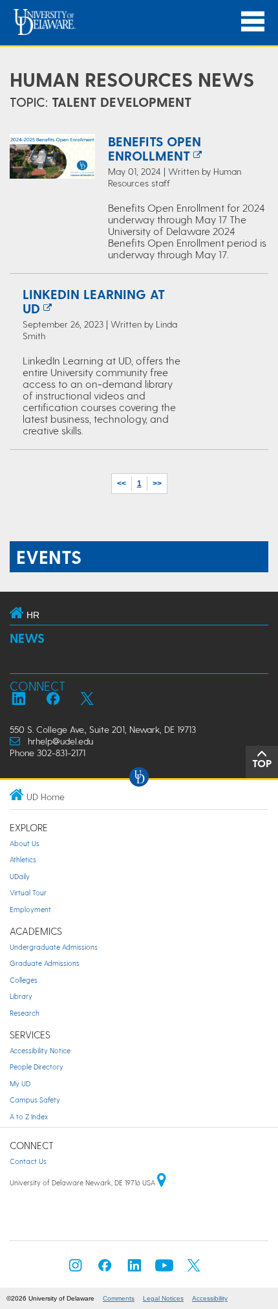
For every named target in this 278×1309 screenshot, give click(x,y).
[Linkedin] (134, 1269)
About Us (24, 843)
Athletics (23, 859)
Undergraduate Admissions (54, 947)
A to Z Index (29, 1116)
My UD (20, 1083)
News (27, 638)
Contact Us (28, 1161)
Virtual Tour (28, 892)
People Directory (36, 1066)
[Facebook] (105, 1269)
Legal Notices (163, 1298)
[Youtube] (164, 1269)
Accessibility (210, 1298)
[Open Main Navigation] (252, 22)
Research (24, 1013)
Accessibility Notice (40, 1050)
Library (21, 996)
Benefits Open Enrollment (154, 148)
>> (157, 483)
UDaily (20, 876)
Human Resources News (132, 79)
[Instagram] (76, 1269)
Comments (118, 1298)
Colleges (23, 980)
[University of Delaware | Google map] (161, 1182)
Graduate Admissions (45, 963)
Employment (30, 909)
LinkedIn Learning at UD (94, 301)
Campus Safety (35, 1099)
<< (121, 483)
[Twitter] (194, 1269)
